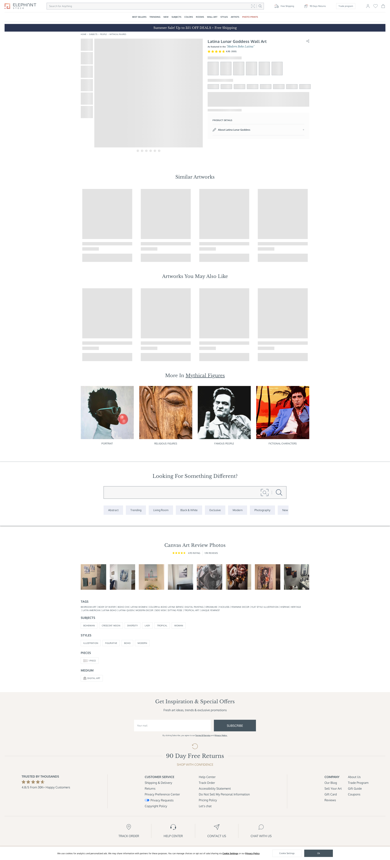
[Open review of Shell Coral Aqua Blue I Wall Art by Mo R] (122, 577)
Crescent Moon (111, 625)
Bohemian (89, 625)
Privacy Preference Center (162, 794)
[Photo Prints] (285, 510)
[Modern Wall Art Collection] (237, 510)
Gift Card (330, 794)
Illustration (90, 643)
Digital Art (93, 678)
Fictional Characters (283, 443)
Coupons (354, 794)
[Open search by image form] (253, 6)
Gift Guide (355, 788)
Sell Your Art (333, 788)
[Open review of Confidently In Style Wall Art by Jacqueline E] (238, 577)
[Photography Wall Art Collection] (262, 510)
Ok (318, 853)
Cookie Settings (230, 853)
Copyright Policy (156, 806)
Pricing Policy (208, 800)
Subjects (93, 34)
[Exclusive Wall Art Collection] (215, 510)
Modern (142, 643)
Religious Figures (165, 443)
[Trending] (136, 510)
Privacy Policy (252, 853)
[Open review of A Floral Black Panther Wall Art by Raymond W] (296, 577)
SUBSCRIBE (235, 726)
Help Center (207, 777)
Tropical (162, 625)
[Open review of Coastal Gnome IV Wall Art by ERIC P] (93, 577)
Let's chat (205, 806)
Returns (150, 788)
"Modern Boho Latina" (240, 46)
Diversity (132, 625)
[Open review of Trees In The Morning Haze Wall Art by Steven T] (180, 577)
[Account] (368, 7)
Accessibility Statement (215, 788)
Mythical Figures (118, 34)
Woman (178, 625)
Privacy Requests (162, 800)
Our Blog (330, 783)
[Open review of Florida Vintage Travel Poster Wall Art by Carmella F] (151, 577)
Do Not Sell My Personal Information (224, 794)
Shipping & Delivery (158, 783)
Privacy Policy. (221, 735)
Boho (127, 643)
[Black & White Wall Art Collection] (189, 510)
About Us (354, 777)
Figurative (111, 643)
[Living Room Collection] (161, 510)
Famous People (224, 443)
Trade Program (358, 783)
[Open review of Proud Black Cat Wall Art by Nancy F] (209, 577)
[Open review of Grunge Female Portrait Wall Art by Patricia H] (267, 577)
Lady (147, 625)
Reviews (330, 800)
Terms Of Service (203, 735)
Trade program (346, 6)
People (103, 34)
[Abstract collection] (113, 510)
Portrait (107, 443)
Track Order (207, 783)
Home (83, 34)
